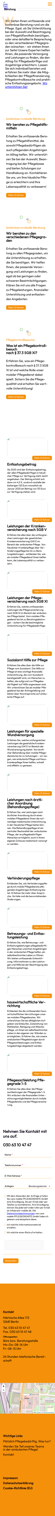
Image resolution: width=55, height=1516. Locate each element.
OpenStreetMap (48, 1412)
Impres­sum (10, 1478)
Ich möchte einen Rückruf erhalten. (25, 1232)
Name (9, 1154)
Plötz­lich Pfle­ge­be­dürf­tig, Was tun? (27, 1441)
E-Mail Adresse (13, 1176)
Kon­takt (8, 1454)
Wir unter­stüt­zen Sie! (26, 85)
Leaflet (38, 1412)
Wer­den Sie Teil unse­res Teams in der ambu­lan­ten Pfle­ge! (23, 1447)
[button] (27, 1398)
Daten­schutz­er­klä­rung (18, 1483)
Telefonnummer (14, 1165)
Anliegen (9, 1186)
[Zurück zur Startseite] (6, 4)
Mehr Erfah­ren (16, 195)
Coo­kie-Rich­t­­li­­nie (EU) (17, 1488)
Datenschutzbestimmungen (21, 1213)
